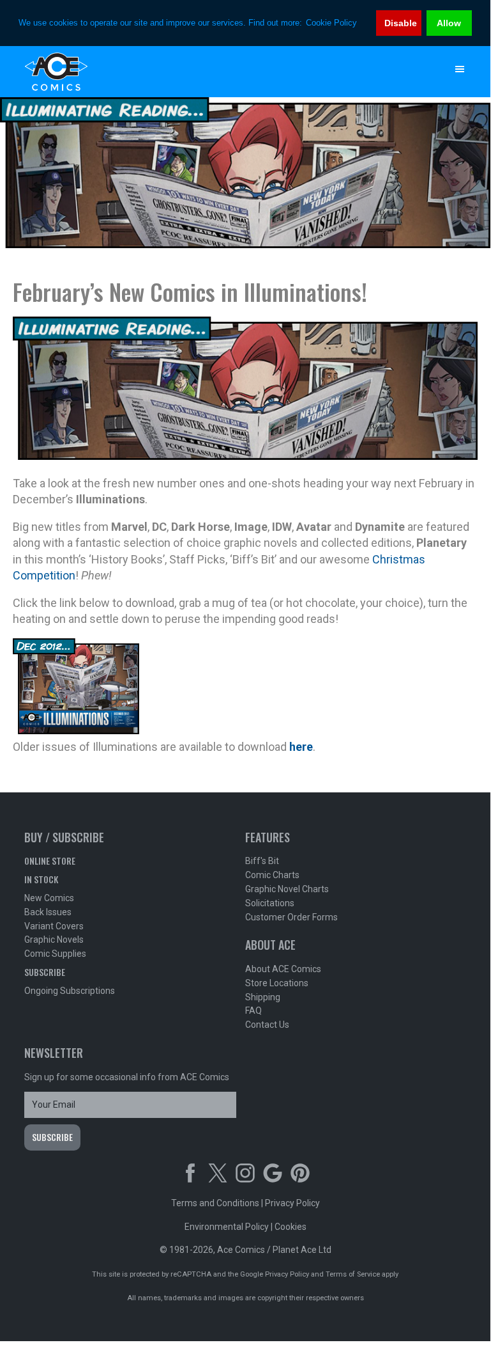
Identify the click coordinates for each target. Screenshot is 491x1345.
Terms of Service (353, 1274)
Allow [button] (449, 23)
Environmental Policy (227, 1227)
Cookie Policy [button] (331, 23)
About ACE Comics (283, 969)
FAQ (253, 1010)
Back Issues (48, 912)
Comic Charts (272, 875)
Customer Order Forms (291, 917)
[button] (459, 69)
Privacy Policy (292, 1203)
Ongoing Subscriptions (69, 991)
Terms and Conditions (215, 1203)
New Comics (49, 898)
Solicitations (269, 903)
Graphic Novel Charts (287, 889)
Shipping (262, 997)
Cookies (290, 1227)
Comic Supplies (55, 953)
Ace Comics (219, 71)
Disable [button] (400, 23)
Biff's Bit (262, 861)
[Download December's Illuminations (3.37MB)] (76, 730)
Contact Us (267, 1024)
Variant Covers (54, 926)
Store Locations (276, 983)
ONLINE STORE (49, 860)
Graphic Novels (54, 939)
